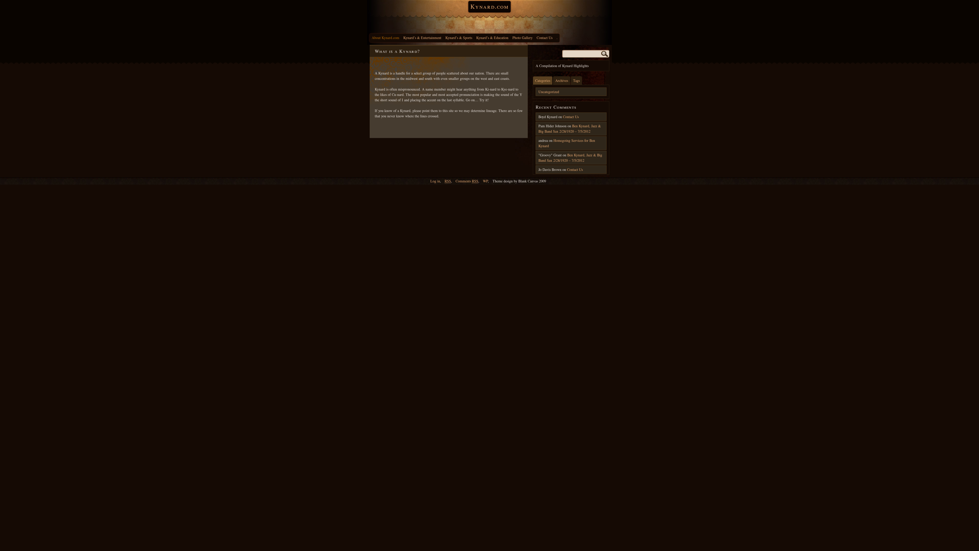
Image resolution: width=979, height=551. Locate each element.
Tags (576, 80)
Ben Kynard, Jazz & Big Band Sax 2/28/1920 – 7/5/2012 (569, 128)
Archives (561, 80)
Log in (435, 181)
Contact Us (544, 37)
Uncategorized (548, 91)
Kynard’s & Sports (458, 37)
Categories (542, 80)
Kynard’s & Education (492, 37)
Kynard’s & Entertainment (422, 37)
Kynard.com (489, 6)
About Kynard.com (385, 37)
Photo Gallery (522, 37)
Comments (467, 181)
